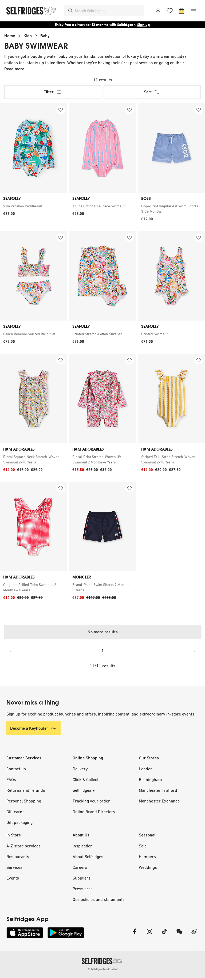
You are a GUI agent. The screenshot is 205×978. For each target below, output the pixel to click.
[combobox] (108, 10)
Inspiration (83, 845)
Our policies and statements (99, 899)
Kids (27, 35)
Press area (83, 888)
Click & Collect (85, 779)
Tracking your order (91, 800)
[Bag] (181, 10)
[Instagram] (149, 934)
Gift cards (15, 811)
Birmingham (150, 779)
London (146, 768)
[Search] (70, 10)
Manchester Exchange (159, 800)
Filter (49, 91)
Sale (143, 845)
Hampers (147, 856)
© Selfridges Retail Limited (102, 969)
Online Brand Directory (94, 811)
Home (9, 35)
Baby (45, 35)
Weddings (148, 867)
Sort (148, 91)
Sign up (143, 24)
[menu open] (193, 10)
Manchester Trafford (158, 790)
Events (12, 878)
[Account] (158, 10)
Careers (80, 867)
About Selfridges (88, 856)
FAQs (11, 779)
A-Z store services (23, 845)
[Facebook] (134, 934)
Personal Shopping (23, 800)
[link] (33, 206)
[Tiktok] (164, 934)
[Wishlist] (169, 10)
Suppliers (81, 878)
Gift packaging (19, 822)
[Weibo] (194, 934)
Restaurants (17, 856)
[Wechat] (179, 934)
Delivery (80, 768)
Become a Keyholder (29, 728)
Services (14, 867)
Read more (14, 68)
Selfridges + (84, 790)
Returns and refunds (25, 790)
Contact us (16, 768)
